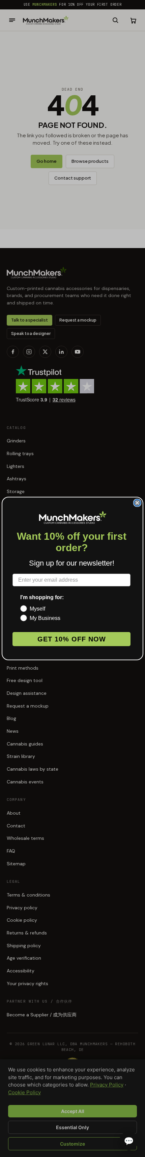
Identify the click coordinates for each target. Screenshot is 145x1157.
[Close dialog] (137, 502)
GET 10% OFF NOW (71, 639)
